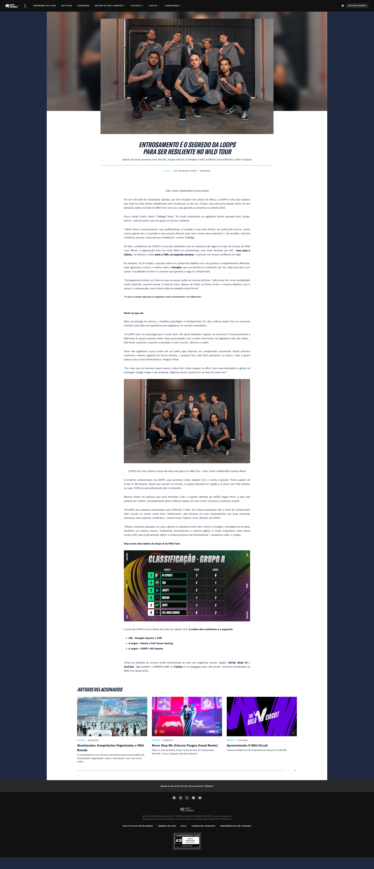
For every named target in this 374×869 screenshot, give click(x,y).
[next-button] (294, 770)
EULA (184, 826)
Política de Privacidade (138, 826)
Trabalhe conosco (203, 826)
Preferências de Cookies (235, 826)
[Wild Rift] (25, 6)
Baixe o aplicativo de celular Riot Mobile (187, 786)
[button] (167, 170)
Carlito (213, 483)
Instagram (195, 666)
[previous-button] (288, 770)
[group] (187, 730)
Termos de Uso (167, 826)
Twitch (222, 662)
